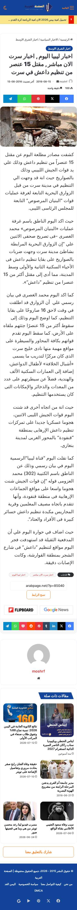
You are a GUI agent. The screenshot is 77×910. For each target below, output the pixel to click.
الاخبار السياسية (49, 39)
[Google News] (56, 609)
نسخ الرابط (38, 594)
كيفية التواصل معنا (51, 884)
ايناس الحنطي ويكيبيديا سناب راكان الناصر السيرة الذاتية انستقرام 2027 (58, 744)
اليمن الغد (10, 884)
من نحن (68, 884)
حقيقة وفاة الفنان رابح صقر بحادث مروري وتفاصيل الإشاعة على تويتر (21, 767)
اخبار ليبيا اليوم (18, 574)
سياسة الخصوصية (28, 884)
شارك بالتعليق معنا (38, 852)
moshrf (63, 81)
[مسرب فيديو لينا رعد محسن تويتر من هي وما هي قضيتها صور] (20, 811)
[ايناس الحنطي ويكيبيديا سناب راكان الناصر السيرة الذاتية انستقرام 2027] (57, 720)
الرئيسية (65, 39)
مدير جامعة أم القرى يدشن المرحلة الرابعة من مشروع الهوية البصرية (58, 786)
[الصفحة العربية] (38, 7)
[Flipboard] (21, 610)
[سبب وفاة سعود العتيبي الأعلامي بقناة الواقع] (57, 811)
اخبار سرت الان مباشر (43, 574)
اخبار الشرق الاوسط (27, 39)
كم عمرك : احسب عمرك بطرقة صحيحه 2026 (39, 19)
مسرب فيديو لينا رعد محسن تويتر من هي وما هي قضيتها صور (20, 828)
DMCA (38, 890)
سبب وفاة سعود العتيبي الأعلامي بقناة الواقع (60, 826)
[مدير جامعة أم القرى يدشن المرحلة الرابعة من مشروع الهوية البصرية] (57, 769)
